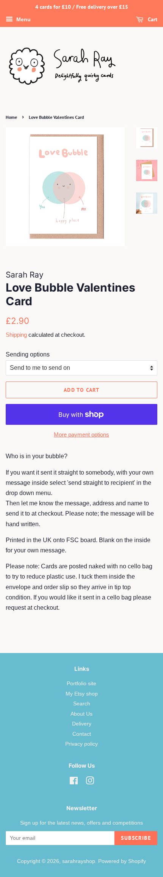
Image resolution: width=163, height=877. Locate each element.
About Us (81, 714)
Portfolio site (81, 683)
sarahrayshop (78, 861)
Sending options (28, 354)
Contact (81, 734)
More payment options (81, 434)
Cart (151, 19)
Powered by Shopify (122, 861)
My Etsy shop (82, 694)
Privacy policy (81, 744)
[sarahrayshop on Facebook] (73, 782)
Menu (23, 19)
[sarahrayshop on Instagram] (90, 782)
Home (11, 117)
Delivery (81, 724)
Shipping (16, 334)
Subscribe (136, 837)
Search (81, 704)
